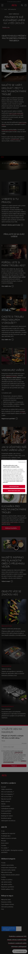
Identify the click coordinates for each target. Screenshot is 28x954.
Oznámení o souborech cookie (10, 481)
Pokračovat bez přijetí (22, 461)
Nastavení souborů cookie (14, 486)
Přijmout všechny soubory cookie (14, 490)
